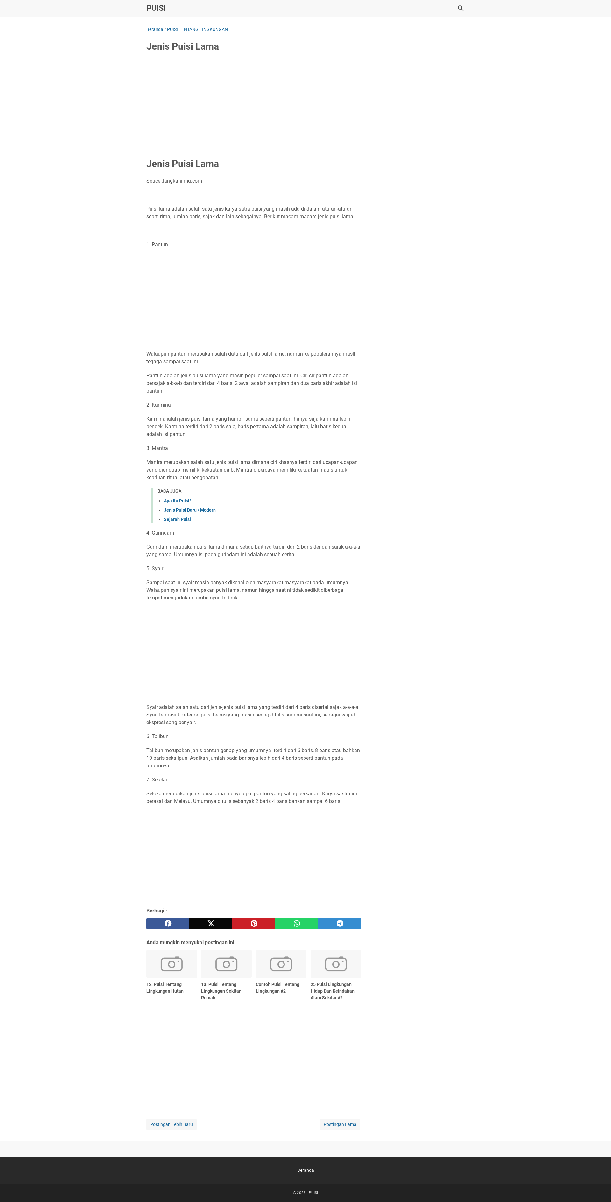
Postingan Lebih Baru (171, 1124)
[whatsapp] (296, 923)
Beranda (305, 1170)
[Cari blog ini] (461, 8)
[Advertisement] (253, 105)
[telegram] (339, 923)
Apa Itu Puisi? (178, 500)
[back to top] (598, 1187)
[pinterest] (253, 923)
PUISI (156, 8)
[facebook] (167, 923)
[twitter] (210, 923)
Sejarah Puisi (177, 519)
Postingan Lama (340, 1124)
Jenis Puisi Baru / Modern (190, 510)
